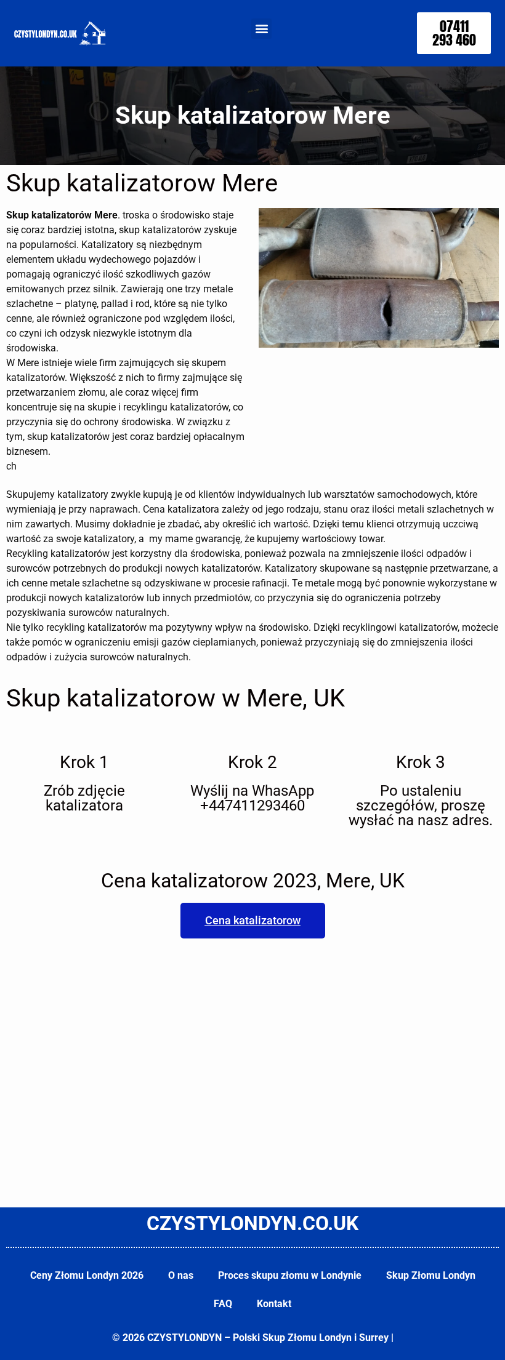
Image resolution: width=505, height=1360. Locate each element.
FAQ (223, 1304)
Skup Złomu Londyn (430, 1275)
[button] (261, 28)
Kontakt (274, 1304)
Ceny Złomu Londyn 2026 (86, 1275)
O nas (180, 1275)
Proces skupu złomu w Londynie (290, 1275)
